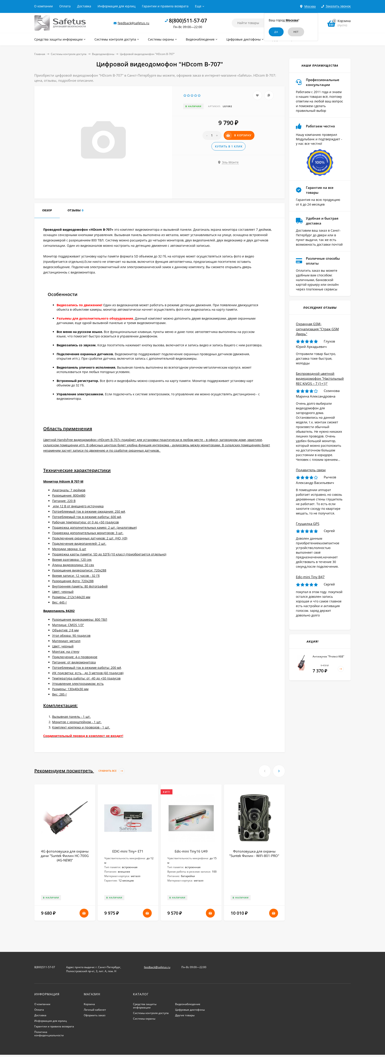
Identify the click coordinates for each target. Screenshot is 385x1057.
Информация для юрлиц (116, 6)
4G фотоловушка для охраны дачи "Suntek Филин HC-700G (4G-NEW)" (65, 855)
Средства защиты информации (144, 1005)
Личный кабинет (95, 1010)
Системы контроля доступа (68, 54)
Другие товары (185, 1015)
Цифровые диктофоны (190, 1010)
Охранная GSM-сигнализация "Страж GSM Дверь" (317, 329)
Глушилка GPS (307, 523)
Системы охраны (144, 1018)
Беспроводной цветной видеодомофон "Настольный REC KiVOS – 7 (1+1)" (320, 378)
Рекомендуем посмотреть (75, 771)
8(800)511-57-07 (188, 20)
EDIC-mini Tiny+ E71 (127, 851)
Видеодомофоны (103, 54)
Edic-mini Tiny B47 (310, 577)
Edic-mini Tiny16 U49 (191, 851)
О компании (43, 6)
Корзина (89, 1004)
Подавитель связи (311, 470)
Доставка (84, 6)
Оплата (65, 6)
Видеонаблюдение (187, 1004)
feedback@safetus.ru (133, 23)
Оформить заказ (94, 1015)
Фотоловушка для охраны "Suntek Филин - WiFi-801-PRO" (254, 853)
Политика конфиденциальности (49, 1033)
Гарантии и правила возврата (165, 6)
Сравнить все (107, 771)
